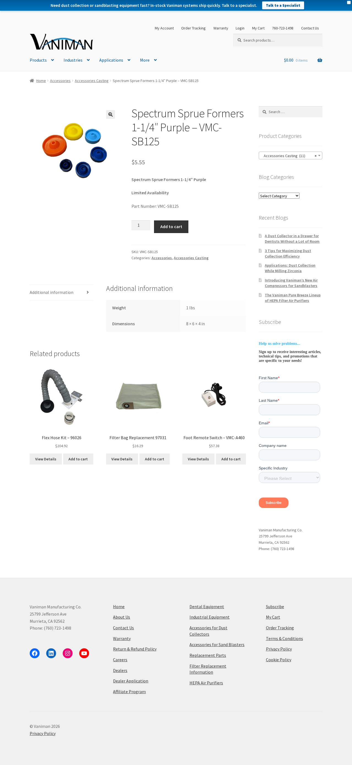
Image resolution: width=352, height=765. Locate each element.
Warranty (220, 28)
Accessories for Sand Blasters (216, 644)
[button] (110, 114)
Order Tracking (193, 28)
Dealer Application (130, 681)
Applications (111, 60)
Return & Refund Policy (134, 649)
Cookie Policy (278, 659)
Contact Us (310, 28)
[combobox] (290, 155)
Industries (73, 60)
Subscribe (275, 606)
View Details (45, 459)
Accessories (60, 80)
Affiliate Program (129, 691)
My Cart (258, 28)
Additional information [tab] (51, 292)
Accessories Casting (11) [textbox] (289, 155)
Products (38, 60)
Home (41, 80)
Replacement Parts (207, 655)
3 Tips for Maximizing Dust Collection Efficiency (288, 253)
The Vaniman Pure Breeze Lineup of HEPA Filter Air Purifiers (293, 298)
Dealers (120, 670)
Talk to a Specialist (283, 5)
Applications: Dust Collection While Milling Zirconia (290, 268)
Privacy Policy (279, 649)
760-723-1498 (282, 28)
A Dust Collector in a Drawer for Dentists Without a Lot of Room (292, 238)
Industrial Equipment (209, 617)
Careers (120, 659)
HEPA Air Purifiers (206, 682)
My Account (164, 28)
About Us (121, 617)
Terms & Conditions (284, 638)
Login (240, 28)
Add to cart (171, 226)
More (145, 60)
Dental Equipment (206, 606)
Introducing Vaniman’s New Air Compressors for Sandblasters (291, 283)
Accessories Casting (92, 80)
